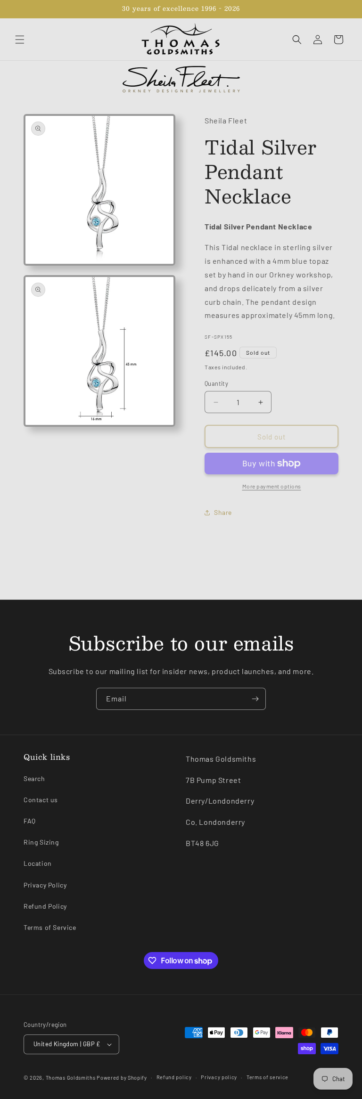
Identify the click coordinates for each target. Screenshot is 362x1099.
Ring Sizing (41, 842)
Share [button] (223, 512)
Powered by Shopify (122, 1078)
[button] (19, 39)
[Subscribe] (255, 699)
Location (38, 863)
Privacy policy (219, 1077)
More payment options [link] (271, 486)
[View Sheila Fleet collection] (181, 79)
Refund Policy (45, 906)
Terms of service (267, 1077)
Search (34, 778)
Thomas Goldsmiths (71, 1078)
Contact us (41, 800)
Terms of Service (50, 927)
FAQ (30, 821)
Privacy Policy (45, 885)
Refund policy (174, 1077)
